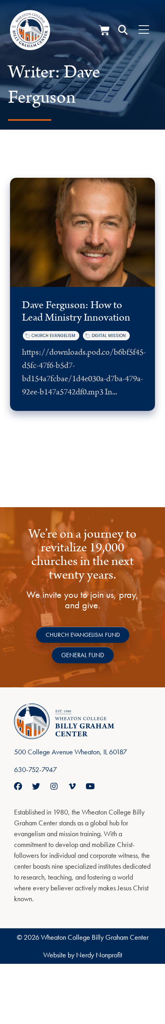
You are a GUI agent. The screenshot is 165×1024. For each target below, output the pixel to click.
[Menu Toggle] (144, 30)
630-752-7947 (35, 769)
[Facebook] (18, 786)
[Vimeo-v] (72, 786)
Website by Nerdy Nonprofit (82, 954)
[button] (123, 30)
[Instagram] (54, 786)
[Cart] (104, 30)
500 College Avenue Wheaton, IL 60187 (70, 751)
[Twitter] (36, 786)
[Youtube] (90, 786)
